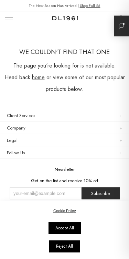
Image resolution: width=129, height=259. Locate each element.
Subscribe (100, 193)
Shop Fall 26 (90, 5)
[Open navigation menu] (9, 19)
